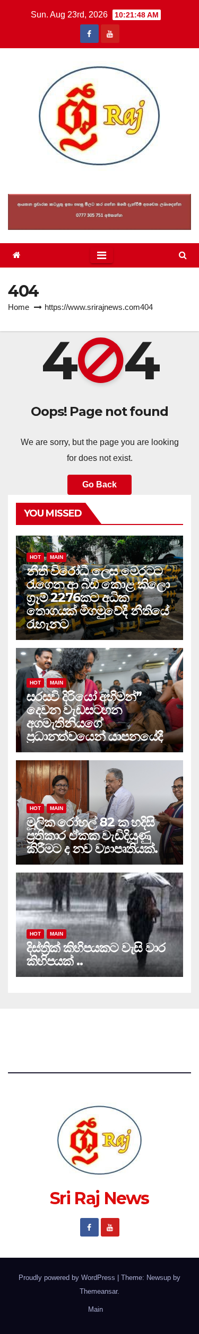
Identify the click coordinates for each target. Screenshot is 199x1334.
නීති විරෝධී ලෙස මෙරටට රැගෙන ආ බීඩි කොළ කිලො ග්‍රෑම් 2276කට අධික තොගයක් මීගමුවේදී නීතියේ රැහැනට (98, 597)
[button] (183, 255)
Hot (35, 557)
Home (18, 307)
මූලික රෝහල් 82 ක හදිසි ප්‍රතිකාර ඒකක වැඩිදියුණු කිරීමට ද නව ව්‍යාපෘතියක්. (92, 835)
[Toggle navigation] (101, 255)
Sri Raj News (99, 182)
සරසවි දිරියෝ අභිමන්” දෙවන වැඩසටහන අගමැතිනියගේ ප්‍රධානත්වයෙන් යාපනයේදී (94, 716)
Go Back (99, 484)
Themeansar (98, 1291)
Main (56, 557)
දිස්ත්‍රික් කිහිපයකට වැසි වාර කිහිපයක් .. (96, 954)
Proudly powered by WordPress (68, 1278)
